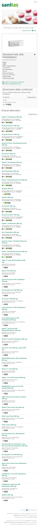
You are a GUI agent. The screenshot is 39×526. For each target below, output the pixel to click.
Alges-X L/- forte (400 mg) (10, 369)
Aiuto (34, 30)
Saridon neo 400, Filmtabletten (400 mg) (14, 339)
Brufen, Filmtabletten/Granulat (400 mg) (14, 180)
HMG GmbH (17, 515)
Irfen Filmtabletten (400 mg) (10, 171)
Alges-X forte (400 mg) (9, 270)
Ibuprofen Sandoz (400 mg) (10, 125)
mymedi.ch (23, 515)
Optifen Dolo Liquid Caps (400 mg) (13, 407)
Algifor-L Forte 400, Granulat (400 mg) (13, 377)
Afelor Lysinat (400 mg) (9, 424)
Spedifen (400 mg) (7, 188)
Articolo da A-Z (26, 30)
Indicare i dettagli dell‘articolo (12, 83)
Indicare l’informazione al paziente (14, 82)
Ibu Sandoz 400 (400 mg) (10, 298)
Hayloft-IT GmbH (32, 517)
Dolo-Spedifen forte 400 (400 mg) (12, 290)
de (34, 1)
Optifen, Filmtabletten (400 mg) (12, 117)
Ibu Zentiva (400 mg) (8, 153)
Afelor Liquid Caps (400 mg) (10, 416)
